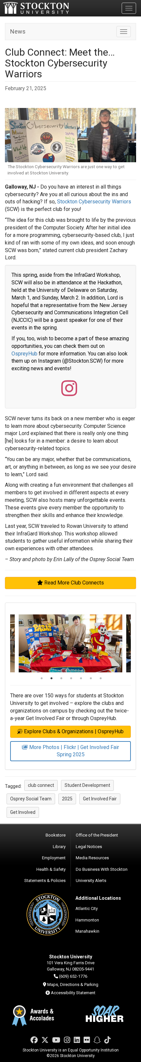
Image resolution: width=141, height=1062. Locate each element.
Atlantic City (86, 908)
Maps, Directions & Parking (72, 984)
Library (59, 846)
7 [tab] (101, 679)
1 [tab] (42, 679)
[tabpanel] (70, 643)
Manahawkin (87, 931)
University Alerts (91, 880)
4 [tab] (71, 679)
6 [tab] (91, 679)
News (18, 31)
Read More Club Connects (74, 583)
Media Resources (92, 857)
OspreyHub (24, 353)
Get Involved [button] (22, 812)
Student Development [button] (87, 785)
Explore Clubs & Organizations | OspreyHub (74, 731)
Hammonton (87, 920)
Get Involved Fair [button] (100, 798)
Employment (54, 857)
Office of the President (97, 835)
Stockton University (36, 8)
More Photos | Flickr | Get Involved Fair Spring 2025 (74, 751)
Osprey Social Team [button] (30, 798)
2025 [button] (67, 798)
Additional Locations (98, 898)
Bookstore (56, 835)
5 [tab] (81, 679)
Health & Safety (51, 869)
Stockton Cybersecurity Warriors (94, 201)
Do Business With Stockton (102, 869)
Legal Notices (89, 846)
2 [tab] (51, 679)
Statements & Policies (45, 880)
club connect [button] (41, 785)
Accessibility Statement (73, 992)
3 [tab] (61, 679)
